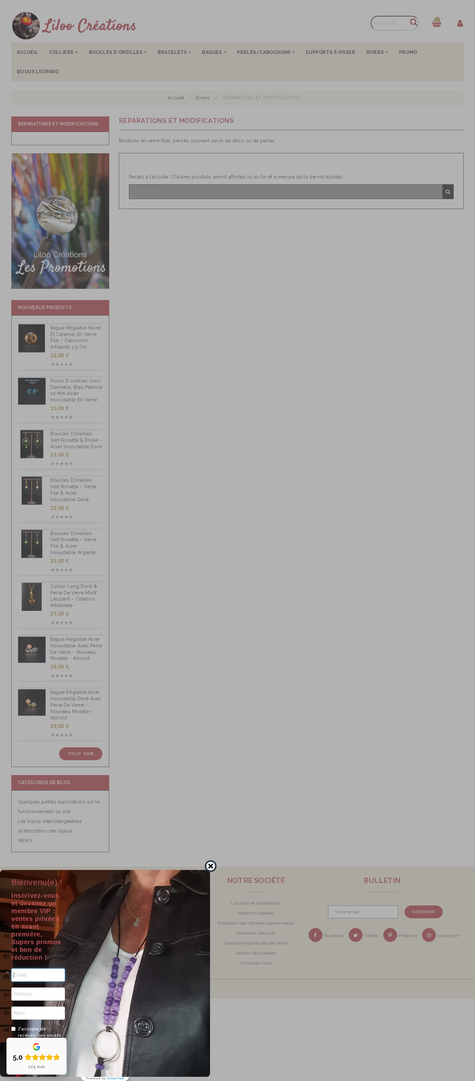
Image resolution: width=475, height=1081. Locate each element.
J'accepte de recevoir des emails (39, 1032)
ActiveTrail (115, 1078)
